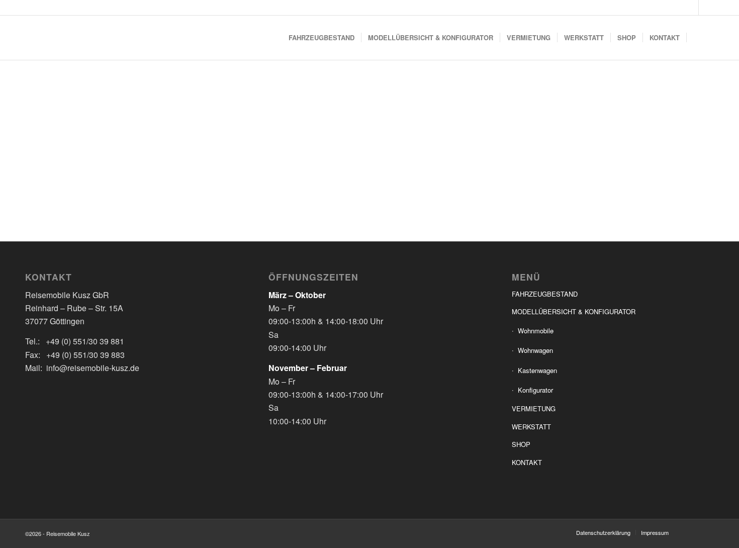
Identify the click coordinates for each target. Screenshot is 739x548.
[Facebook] (691, 7)
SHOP (521, 444)
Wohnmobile (535, 330)
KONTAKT (527, 462)
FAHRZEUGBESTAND (545, 294)
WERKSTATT (531, 426)
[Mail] (706, 7)
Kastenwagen (537, 370)
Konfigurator (535, 390)
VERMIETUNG (534, 408)
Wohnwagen (535, 350)
